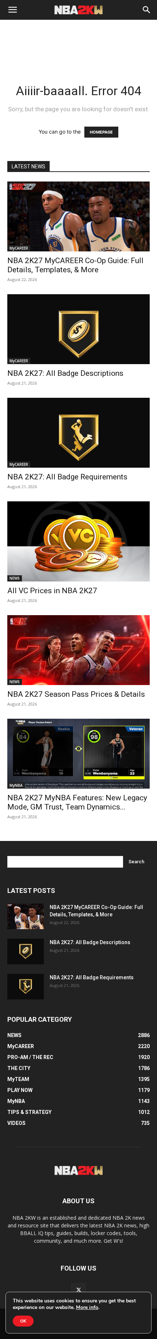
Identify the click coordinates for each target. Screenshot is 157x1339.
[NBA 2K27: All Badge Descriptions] (78, 329)
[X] (78, 1290)
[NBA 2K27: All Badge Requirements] (78, 433)
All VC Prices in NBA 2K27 (52, 590)
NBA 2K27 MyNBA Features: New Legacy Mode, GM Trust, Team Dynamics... (77, 802)
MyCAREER (18, 248)
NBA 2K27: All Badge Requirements (67, 476)
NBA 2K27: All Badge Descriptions (65, 373)
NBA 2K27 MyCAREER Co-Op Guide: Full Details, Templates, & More (75, 265)
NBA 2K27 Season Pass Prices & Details (76, 694)
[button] (12, 10)
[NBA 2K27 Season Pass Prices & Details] (78, 650)
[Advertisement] (78, 55)
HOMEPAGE (101, 132)
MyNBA (16, 785)
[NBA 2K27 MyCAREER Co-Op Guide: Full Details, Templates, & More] (78, 216)
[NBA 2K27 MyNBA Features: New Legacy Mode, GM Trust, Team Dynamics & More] (78, 754)
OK (23, 1321)
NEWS (14, 578)
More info (87, 1307)
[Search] (147, 10)
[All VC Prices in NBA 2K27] (78, 541)
